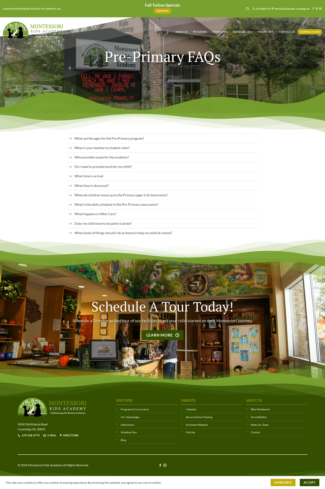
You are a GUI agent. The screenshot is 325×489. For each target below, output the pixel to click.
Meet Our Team (260, 424)
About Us (181, 31)
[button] (247, 8)
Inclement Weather (197, 424)
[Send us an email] (320, 8)
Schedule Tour (129, 432)
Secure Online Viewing (199, 417)
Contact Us (287, 31)
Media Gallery (242, 31)
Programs (200, 31)
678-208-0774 (263, 8)
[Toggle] (70, 139)
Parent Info (266, 31)
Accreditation (259, 417)
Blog (123, 440)
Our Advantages (130, 417)
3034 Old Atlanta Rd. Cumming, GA (291, 8)
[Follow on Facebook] (313, 8)
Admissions (220, 31)
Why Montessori (260, 409)
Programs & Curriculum (135, 409)
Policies (190, 432)
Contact (255, 432)
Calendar (191, 409)
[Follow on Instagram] (317, 8)
